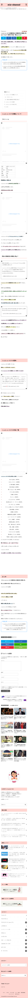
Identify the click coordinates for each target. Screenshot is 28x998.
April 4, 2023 (16, 386)
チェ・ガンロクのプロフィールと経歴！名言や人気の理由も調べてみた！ (13, 814)
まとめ (6, 106)
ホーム (4, 992)
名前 (2, 672)
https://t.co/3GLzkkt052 (13, 310)
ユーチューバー (5, 929)
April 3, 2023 (14, 276)
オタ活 (7, 992)
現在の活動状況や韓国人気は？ (12, 99)
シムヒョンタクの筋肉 (9, 101)
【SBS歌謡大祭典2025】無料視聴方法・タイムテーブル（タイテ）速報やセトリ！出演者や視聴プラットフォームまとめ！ (13, 830)
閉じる (8, 91)
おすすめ (14, 637)
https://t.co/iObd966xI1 (20, 271)
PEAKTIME (4, 918)
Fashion (3, 915)
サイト (2, 682)
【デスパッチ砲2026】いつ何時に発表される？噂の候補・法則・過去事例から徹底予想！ (13, 819)
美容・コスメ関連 (6, 940)
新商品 (3, 933)
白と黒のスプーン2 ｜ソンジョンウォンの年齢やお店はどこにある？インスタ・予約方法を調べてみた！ (13, 835)
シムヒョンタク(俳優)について (11, 94)
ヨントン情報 (17, 992)
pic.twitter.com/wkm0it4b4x (7, 272)
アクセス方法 (12, 992)
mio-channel (14, 4)
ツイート (3, 987)
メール (2, 677)
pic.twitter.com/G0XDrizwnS (17, 383)
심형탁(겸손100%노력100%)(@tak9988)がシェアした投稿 (14, 161)
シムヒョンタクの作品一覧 (10, 104)
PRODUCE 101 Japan (7, 922)
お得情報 (4, 925)
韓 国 (10, 637)
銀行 (3, 947)
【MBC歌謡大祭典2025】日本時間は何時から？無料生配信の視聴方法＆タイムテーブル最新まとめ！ (13, 824)
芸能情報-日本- (5, 943)
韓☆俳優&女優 (4, 637)
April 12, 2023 (18, 313)
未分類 (4, 936)
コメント (2, 660)
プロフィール (8, 97)
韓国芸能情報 (23, 992)
